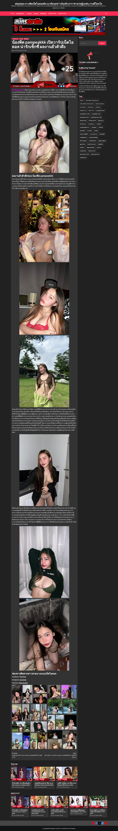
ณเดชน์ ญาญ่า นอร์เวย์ (84, 117)
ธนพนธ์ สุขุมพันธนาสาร (84, 127)
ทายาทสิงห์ (99, 123)
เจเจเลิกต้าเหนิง (83, 150)
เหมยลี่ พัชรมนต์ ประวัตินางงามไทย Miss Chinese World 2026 (38, 811)
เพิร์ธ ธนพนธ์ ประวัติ (95, 154)
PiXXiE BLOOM (83, 110)
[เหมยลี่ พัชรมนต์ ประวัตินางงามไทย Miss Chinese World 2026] (44, 774)
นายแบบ (36, 13)
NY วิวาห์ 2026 (82, 107)
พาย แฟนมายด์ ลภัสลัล (93, 137)
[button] (17, 694)
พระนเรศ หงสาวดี (93, 134)
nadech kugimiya (100, 103)
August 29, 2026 (66, 787)
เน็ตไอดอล (43, 13)
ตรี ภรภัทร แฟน (83, 123)
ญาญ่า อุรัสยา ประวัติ (100, 110)
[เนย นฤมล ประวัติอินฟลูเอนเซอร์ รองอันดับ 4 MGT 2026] (78, 802)
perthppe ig (90, 107)
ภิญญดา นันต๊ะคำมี (102, 140)
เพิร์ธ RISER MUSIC (92, 150)
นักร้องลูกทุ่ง (94, 127)
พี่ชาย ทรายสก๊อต (83, 140)
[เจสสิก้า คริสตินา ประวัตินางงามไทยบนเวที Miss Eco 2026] (67, 774)
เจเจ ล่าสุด (99, 147)
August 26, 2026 (99, 815)
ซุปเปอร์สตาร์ (20, 13)
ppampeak (23, 680)
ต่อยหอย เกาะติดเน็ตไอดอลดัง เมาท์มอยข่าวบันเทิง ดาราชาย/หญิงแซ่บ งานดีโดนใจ (58, 3)
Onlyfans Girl (52, 13)
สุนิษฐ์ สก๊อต (100, 144)
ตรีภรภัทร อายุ (100, 120)
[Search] (106, 13)
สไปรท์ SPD (82, 147)
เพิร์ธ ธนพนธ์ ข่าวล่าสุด (84, 154)
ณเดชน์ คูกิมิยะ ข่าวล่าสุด (85, 113)
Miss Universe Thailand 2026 (86, 103)
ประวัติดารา (96, 130)
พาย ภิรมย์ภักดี (102, 134)
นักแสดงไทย (82, 130)
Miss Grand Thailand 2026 (92, 100)
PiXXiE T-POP (91, 110)
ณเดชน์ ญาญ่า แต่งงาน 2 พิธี (96, 117)
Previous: (27, 755)
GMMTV (82, 100)
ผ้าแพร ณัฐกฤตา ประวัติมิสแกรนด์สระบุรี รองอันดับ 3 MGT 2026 (97, 811)
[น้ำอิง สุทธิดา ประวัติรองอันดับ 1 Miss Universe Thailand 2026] (21, 774)
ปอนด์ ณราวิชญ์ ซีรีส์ (84, 134)
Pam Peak (23, 677)
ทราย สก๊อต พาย (91, 123)
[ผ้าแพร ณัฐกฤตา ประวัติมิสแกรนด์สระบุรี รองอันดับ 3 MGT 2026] (98, 802)
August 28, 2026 (79, 813)
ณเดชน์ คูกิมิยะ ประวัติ (96, 113)
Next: (60, 755)
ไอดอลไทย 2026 (83, 157)
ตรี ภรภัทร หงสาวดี (92, 120)
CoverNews (64, 828)
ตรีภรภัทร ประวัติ (83, 120)
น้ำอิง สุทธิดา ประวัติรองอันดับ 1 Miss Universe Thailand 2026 (20, 811)
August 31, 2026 (20, 787)
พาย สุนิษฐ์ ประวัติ (83, 137)
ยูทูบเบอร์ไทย (82, 144)
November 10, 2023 (22, 50)
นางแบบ (29, 13)
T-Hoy (14, 50)
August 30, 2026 (43, 787)
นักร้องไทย (101, 127)
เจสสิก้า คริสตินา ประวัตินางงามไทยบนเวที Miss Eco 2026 (58, 811)
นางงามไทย (89, 130)
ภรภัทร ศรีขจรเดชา (92, 140)
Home (12, 13)
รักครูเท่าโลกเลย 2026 (91, 144)
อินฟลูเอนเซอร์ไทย (90, 147)
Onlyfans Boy (62, 13)
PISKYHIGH (98, 107)
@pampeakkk (23, 683)
